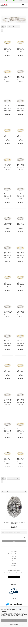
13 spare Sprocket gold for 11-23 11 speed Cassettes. (7, 78)
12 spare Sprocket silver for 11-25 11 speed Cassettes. (7, 195)
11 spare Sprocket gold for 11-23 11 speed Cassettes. (7, 48)
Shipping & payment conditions (14, 570)
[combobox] (9, 27)
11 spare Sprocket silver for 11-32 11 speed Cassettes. (7, 342)
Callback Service (14, 565)
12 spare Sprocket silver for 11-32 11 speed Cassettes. (20, 313)
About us (14, 558)
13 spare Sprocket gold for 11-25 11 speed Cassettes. (7, 166)
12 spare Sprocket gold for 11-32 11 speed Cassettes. (7, 371)
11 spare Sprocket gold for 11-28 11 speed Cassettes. (20, 283)
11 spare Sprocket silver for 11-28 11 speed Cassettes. (7, 254)
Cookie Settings (14, 575)
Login (14, 541)
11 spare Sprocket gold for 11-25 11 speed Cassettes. (7, 136)
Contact (14, 563)
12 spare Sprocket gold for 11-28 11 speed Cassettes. (7, 283)
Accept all (14, 620)
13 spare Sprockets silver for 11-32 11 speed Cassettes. (7, 313)
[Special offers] (25, 492)
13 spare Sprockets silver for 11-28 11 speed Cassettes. (7, 224)
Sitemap (14, 556)
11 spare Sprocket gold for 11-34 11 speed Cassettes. (20, 459)
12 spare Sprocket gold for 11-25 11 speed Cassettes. (20, 136)
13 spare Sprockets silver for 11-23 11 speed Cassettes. (20, 107)
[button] (2, 27)
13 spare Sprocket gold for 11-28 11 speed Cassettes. (20, 254)
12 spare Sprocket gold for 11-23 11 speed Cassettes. (20, 48)
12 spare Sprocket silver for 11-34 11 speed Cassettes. (20, 401)
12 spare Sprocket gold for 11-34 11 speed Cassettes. (7, 459)
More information (14, 624)
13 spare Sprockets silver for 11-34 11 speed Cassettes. (7, 401)
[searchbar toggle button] (19, 5)
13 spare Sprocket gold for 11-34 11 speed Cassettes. (20, 430)
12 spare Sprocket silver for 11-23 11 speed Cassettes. (7, 107)
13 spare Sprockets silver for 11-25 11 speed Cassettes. (20, 195)
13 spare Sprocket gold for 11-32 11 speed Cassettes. (20, 342)
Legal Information (14, 560)
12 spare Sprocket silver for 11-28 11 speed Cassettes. (20, 224)
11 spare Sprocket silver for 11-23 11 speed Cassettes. (20, 78)
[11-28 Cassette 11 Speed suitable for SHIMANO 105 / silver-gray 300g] (14, 507)
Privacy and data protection (14, 568)
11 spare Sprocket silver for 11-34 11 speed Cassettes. (7, 430)
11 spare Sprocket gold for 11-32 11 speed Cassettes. (20, 371)
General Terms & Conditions (14, 553)
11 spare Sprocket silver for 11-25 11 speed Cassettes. (20, 166)
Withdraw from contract (14, 577)
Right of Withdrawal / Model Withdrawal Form (14, 572)
